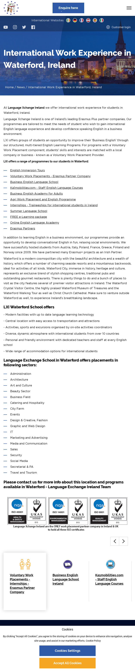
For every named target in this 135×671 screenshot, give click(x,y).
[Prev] (114, 541)
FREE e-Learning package (28, 216)
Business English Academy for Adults (36, 193)
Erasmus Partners (22, 228)
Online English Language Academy (34, 222)
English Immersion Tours (27, 170)
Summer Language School (28, 211)
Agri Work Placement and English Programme (43, 199)
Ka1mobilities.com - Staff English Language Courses (46, 187)
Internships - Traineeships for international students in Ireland (54, 205)
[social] (6, 27)
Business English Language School (34, 182)
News (21, 87)
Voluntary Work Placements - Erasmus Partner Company (50, 176)
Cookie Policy (93, 640)
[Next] (123, 541)
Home (9, 87)
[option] (25, 581)
